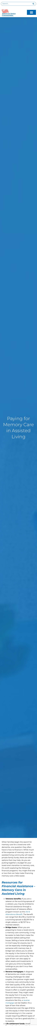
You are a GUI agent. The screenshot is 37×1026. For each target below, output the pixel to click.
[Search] (33, 3)
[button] (31, 12)
